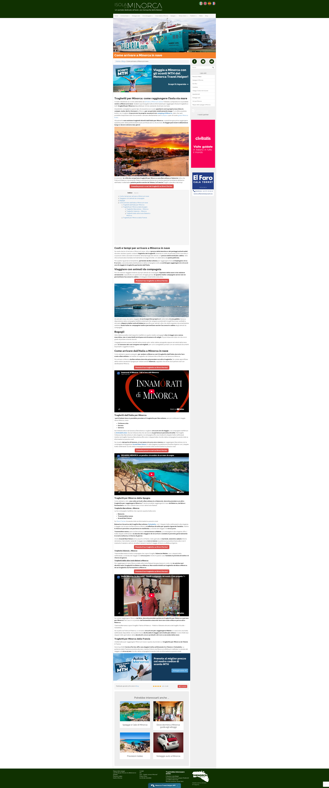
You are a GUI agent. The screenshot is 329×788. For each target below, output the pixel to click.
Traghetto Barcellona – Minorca (137, 209)
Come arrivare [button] (124, 16)
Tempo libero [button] (183, 16)
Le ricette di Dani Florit (172, 779)
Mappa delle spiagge (119, 771)
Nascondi (136, 192)
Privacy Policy (143, 776)
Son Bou (194, 83)
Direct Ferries (121, 521)
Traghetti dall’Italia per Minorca (133, 205)
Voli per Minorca (197, 101)
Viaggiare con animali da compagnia (132, 198)
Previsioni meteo (117, 776)
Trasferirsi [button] (193, 16)
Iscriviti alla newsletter (145, 778)
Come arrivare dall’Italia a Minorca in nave (134, 202)
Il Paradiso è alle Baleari (172, 776)
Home (116, 16)
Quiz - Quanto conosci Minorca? (148, 774)
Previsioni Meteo (197, 76)
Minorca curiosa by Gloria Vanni (174, 781)
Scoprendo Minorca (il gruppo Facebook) (177, 778)
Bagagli (122, 200)
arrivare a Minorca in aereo (154, 102)
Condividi (183, 686)
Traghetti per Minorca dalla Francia (135, 217)
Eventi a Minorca (117, 778)
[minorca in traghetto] (151, 151)
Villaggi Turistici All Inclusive (200, 90)
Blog (206, 16)
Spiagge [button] (172, 16)
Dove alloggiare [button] (147, 16)
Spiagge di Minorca (197, 80)
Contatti (141, 771)
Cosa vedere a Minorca (161, 16)
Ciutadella (152, 524)
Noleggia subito (179, 670)
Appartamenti (196, 94)
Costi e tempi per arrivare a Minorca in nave (134, 196)
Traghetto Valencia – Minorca (136, 211)
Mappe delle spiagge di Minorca (201, 104)
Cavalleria (195, 87)
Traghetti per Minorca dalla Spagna (135, 207)
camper (164, 115)
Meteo (201, 16)
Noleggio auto (136, 16)
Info (140, 773)
